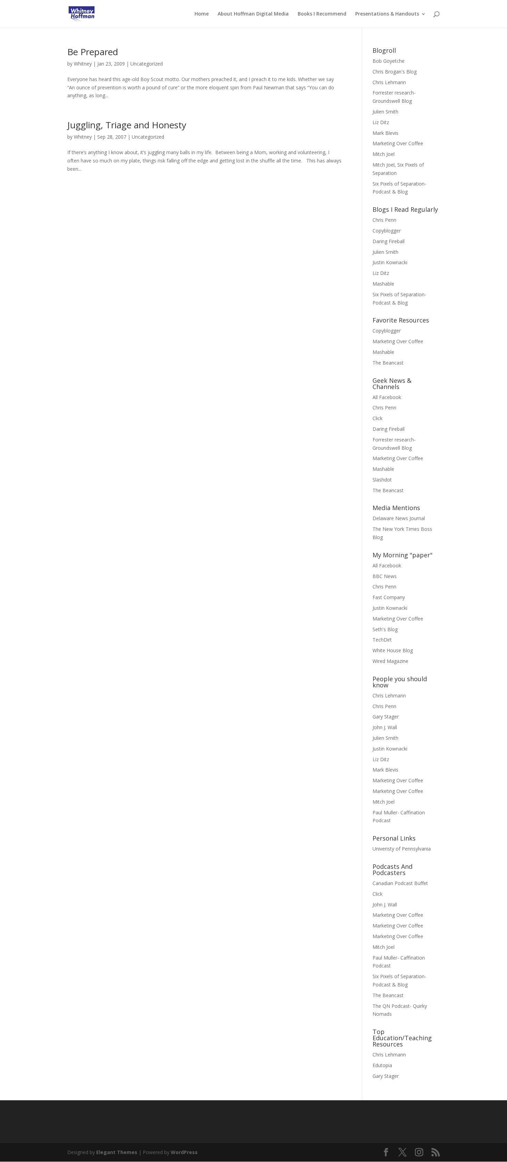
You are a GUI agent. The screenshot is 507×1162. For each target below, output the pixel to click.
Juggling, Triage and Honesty (126, 125)
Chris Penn (384, 220)
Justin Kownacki (389, 262)
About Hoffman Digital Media (253, 14)
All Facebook (386, 397)
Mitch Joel (383, 154)
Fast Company (388, 597)
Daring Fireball (388, 241)
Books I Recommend (322, 14)
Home (202, 14)
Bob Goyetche (388, 61)
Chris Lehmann (389, 82)
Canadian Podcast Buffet (400, 883)
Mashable (383, 283)
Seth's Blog (385, 629)
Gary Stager (385, 716)
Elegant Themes (116, 1152)
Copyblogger (386, 230)
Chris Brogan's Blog (394, 71)
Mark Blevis (385, 133)
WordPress (184, 1152)
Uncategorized (146, 63)
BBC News (384, 576)
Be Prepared (92, 52)
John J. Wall (384, 727)
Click (377, 418)
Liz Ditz (380, 122)
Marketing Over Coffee (397, 143)
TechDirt (382, 639)
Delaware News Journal (398, 518)
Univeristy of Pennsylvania (401, 848)
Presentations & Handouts (387, 14)
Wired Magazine (390, 661)
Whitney (83, 63)
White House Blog (392, 650)
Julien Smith (385, 111)
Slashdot (382, 479)
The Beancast (388, 362)
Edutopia (382, 1065)
